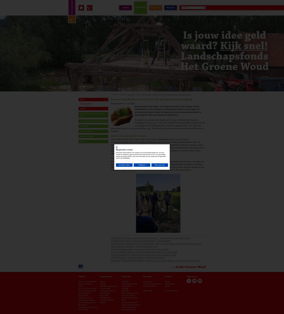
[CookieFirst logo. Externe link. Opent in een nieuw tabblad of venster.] (117, 147)
